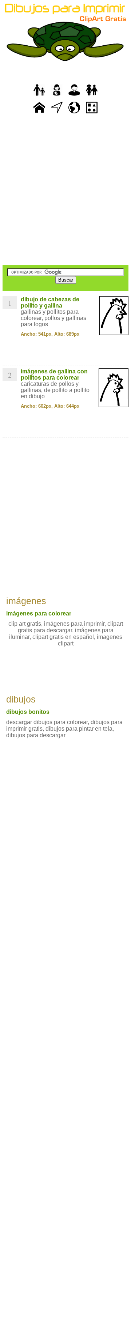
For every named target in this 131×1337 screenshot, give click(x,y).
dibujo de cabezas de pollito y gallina (50, 302)
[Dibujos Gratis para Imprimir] (39, 113)
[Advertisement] (65, 190)
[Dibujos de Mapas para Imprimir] (74, 113)
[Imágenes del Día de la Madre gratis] (57, 96)
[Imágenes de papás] (74, 96)
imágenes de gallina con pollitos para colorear (54, 374)
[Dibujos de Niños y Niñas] (92, 96)
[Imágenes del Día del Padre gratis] (39, 96)
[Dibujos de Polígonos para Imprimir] (92, 113)
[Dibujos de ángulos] (57, 113)
